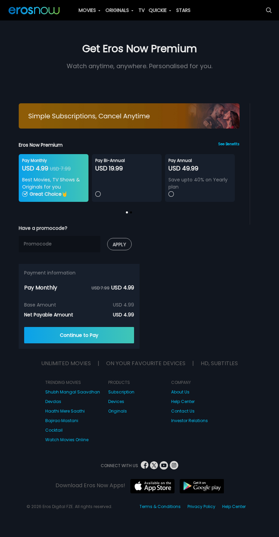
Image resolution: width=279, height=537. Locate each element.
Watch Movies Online (66, 440)
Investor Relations (189, 420)
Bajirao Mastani (61, 420)
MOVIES (88, 10)
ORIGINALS (117, 10)
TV (141, 10)
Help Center (183, 401)
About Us (180, 392)
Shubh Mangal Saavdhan (72, 392)
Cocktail (54, 430)
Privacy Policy (201, 506)
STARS (183, 10)
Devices (116, 401)
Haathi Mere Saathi (65, 411)
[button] (127, 212)
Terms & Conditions (160, 506)
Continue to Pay (79, 335)
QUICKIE (158, 10)
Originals (117, 411)
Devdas (53, 401)
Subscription (121, 392)
